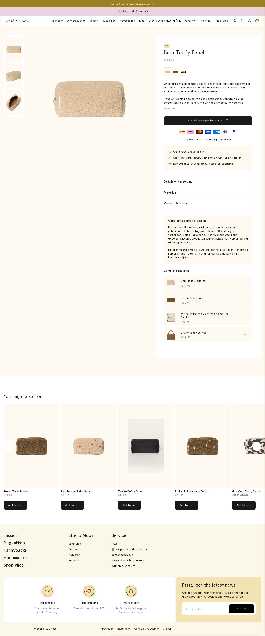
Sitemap (167, 629)
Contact (206, 21)
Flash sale (57, 21)
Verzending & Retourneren (128, 560)
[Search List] (235, 21)
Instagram (75, 555)
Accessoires (127, 21)
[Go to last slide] (8, 446)
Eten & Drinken (158, 21)
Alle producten (76, 21)
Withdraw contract (124, 566)
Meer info (170, 109)
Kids (141, 21)
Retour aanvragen (122, 555)
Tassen (94, 21)
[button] (132, 3)
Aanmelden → (241, 608)
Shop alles (14, 565)
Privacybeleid (107, 629)
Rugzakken (109, 21)
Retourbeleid (124, 629)
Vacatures (75, 544)
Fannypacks (15, 551)
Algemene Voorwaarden (146, 629)
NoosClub (222, 21)
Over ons (191, 21)
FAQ (114, 544)
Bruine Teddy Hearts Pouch (192, 491)
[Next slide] (256, 446)
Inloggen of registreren (220, 164)
